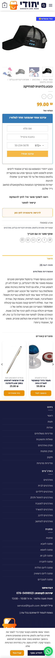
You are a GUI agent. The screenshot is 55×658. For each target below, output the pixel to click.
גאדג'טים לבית (45, 485)
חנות (50, 421)
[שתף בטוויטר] (38, 240)
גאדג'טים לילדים (44, 491)
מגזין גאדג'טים (45, 445)
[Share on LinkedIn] (22, 240)
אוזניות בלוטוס (46, 81)
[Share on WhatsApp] (49, 240)
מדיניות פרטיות (45, 463)
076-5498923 (25, 593)
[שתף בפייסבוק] (44, 240)
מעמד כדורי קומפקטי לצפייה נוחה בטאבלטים (41, 383)
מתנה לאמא (46, 549)
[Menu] (51, 5)
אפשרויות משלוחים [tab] (43, 271)
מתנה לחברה (46, 561)
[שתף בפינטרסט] (27, 240)
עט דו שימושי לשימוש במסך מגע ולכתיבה (14, 382)
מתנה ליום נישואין (43, 573)
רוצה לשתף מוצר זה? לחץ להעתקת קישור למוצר (28, 199)
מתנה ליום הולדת (44, 567)
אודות (50, 427)
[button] (48, 651)
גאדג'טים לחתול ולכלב (41, 497)
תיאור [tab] (50, 258)
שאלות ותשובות (44, 439)
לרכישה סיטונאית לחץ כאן (27, 212)
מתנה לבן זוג (46, 555)
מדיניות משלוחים (44, 433)
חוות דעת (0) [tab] (46, 264)
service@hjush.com (28, 605)
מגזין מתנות (46, 451)
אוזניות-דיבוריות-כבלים (19, 79)
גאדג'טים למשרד (44, 509)
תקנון (50, 457)
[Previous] (48, 40)
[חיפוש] (43, 5)
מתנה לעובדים (45, 579)
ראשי (50, 415)
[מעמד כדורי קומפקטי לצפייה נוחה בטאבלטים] (41, 358)
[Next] (5, 40)
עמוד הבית (48, 79)
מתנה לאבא (47, 543)
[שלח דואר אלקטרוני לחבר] (33, 240)
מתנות (49, 538)
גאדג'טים (36, 79)
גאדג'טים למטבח (44, 503)
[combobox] (41, 145)
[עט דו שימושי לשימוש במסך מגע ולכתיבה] (14, 358)
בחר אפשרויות (14, 393)
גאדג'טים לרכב (45, 515)
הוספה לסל (40, 393)
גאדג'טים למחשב (44, 521)
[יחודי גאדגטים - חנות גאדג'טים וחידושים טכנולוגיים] (24, 5)
